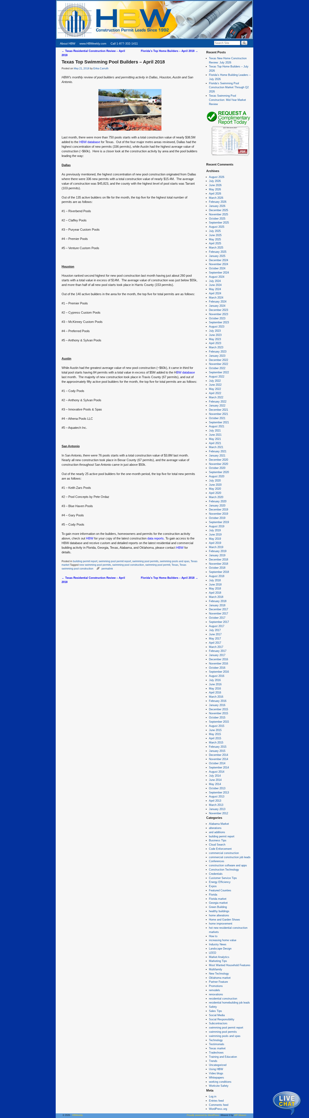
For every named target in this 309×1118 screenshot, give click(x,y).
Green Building (218, 907)
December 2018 (218, 559)
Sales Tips (215, 1011)
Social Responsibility (221, 1019)
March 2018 (216, 596)
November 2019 (218, 513)
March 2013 (216, 804)
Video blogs (216, 1073)
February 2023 (217, 351)
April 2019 (215, 543)
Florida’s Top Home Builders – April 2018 (169, 51)
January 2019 (217, 555)
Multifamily (215, 969)
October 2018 (217, 567)
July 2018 (215, 580)
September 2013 (219, 792)
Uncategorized (217, 1065)
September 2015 (219, 721)
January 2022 (217, 405)
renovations (216, 994)
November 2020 (218, 464)
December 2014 (218, 754)
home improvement (220, 923)
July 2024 (215, 281)
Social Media (217, 1015)
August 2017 (216, 626)
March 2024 (216, 297)
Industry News (217, 944)
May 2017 (215, 638)
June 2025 (215, 235)
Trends (213, 1061)
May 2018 (215, 588)
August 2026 (216, 177)
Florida (213, 894)
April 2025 (215, 243)
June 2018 (215, 584)
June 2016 (215, 684)
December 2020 (218, 459)
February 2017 (217, 650)
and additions (217, 832)
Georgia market (218, 902)
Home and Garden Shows (224, 919)
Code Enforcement (220, 848)
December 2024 (218, 260)
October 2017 (217, 617)
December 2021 (218, 409)
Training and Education (223, 1056)
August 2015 (216, 725)
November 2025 (218, 214)
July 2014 (215, 775)
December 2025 (218, 210)
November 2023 (218, 314)
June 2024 (215, 285)
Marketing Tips (218, 961)
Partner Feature (218, 981)
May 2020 (215, 488)
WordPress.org (218, 1108)
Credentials (216, 873)
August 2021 (216, 426)
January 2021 (217, 455)
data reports (155, 538)
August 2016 (216, 675)
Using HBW (216, 1069)
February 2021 (217, 451)
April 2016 (215, 692)
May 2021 (215, 439)
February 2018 (217, 601)
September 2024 (219, 272)
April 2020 (215, 493)
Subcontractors (218, 1023)
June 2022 (215, 384)
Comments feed (218, 1104)
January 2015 (217, 750)
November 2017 (218, 613)
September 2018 (219, 571)
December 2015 (218, 709)
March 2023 (216, 347)
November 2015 (218, 713)
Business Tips (217, 840)
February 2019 (217, 551)
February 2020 (217, 501)
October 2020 (217, 468)
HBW (89, 538)
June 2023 (215, 335)
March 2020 (216, 497)
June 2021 (215, 434)
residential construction (223, 998)
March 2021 (216, 447)
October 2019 (217, 518)
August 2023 (216, 326)
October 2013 (217, 788)
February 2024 (217, 301)
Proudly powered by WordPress (203, 1115)
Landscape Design (220, 948)
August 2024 (216, 276)
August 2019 (216, 526)
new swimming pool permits (95, 564)
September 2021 (219, 422)
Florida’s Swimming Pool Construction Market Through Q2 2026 (229, 87)
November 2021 (218, 414)
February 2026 (217, 201)
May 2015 (215, 734)
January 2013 (217, 809)
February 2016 (217, 700)
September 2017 (219, 621)
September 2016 (219, 671)
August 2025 (216, 226)
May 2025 (215, 239)
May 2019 (215, 538)
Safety (213, 1006)
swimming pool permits (145, 561)
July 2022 (215, 380)
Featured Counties (220, 890)
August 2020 (216, 476)
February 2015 (217, 746)
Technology (216, 1040)
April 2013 (215, 800)
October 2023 (217, 318)
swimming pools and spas (174, 561)
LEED (212, 952)
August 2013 (216, 796)
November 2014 (218, 759)
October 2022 (217, 368)
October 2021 (217, 418)
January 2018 (217, 605)
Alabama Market (219, 823)
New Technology (219, 973)
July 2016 (215, 680)
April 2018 (215, 592)
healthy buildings (219, 911)
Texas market (217, 1048)
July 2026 (215, 181)
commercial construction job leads (230, 857)
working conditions (220, 1081)
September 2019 (219, 522)
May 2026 (215, 189)
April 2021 (215, 443)
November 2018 (218, 563)
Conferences (216, 861)
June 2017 (215, 634)
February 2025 (217, 251)
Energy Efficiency (220, 882)
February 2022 (217, 401)
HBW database (89, 142)
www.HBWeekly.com (92, 43)
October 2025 (217, 218)
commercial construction (224, 853)
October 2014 (217, 763)
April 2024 (215, 293)
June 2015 (215, 730)
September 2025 (219, 222)
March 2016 (216, 696)
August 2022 (216, 376)
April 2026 (215, 193)
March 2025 (216, 247)
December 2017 (218, 609)
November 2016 (218, 663)
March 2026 (216, 197)
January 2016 (217, 705)
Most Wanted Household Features (229, 965)
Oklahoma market (220, 977)
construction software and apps (228, 865)
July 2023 (215, 330)
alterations (215, 828)
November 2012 (218, 813)
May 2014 (215, 784)
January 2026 (217, 206)
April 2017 (215, 642)
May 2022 (215, 389)
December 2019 (218, 509)
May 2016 (215, 688)
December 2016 (218, 659)
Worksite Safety (218, 1085)
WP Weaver (240, 1115)
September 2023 (219, 322)
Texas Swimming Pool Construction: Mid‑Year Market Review (227, 100)
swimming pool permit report (115, 561)
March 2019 (216, 547)
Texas (175, 564)
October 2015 (217, 717)
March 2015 (216, 742)
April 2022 (215, 393)
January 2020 (217, 505)
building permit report (85, 561)
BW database (185, 372)
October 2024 (217, 268)
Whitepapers (216, 1077)
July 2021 (215, 430)
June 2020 (215, 484)
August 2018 (216, 576)
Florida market (217, 898)
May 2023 (215, 339)
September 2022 (219, 372)
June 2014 (215, 779)
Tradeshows (216, 1052)
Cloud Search (217, 844)
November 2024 (218, 264)
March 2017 (216, 646)
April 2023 (215, 343)
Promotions (216, 986)
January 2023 (217, 355)
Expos (213, 886)
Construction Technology (224, 869)
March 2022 (216, 397)
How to (213, 936)
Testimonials (216, 1044)
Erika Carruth (100, 68)
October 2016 (217, 667)
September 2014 (219, 767)
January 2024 (217, 305)
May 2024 (215, 289)
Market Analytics (219, 957)
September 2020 (219, 472)
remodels (214, 990)
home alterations (219, 915)
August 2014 (216, 771)
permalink (107, 568)
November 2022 (218, 364)
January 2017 (217, 655)
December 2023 (218, 310)
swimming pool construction (128, 564)
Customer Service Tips (223, 878)
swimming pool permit (157, 564)
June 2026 (215, 185)
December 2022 (218, 360)
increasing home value (222, 940)
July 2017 (215, 630)
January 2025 (217, 256)
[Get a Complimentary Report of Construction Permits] (228, 155)
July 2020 (215, 480)
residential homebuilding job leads (229, 1002)
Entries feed (216, 1100)
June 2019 (215, 534)
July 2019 (215, 530)
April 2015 (215, 738)
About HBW (67, 43)
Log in (212, 1096)
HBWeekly (77, 1115)
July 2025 (215, 231)
